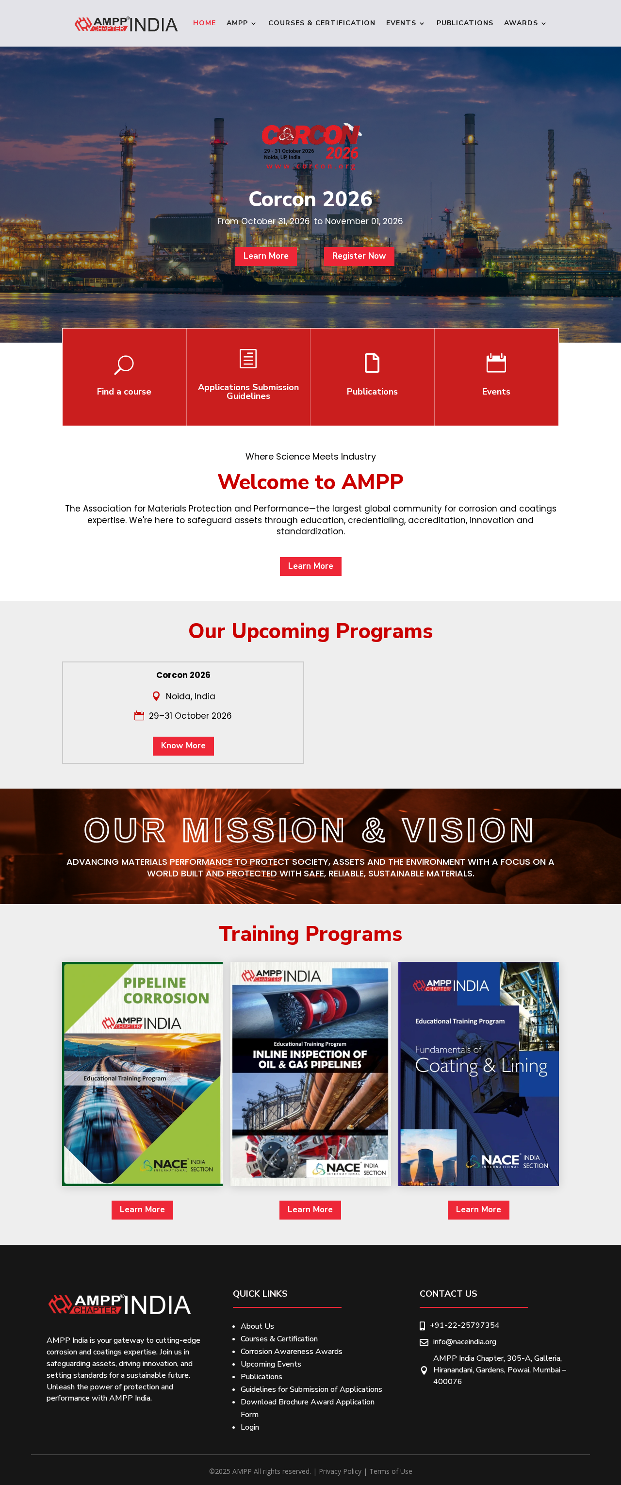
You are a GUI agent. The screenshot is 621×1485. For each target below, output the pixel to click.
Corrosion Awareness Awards (292, 1351)
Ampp (237, 23)
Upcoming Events (271, 1364)
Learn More (266, 256)
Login (250, 1427)
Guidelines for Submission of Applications (311, 1389)
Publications (465, 23)
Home (204, 23)
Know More (183, 745)
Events (401, 23)
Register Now (359, 256)
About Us (257, 1326)
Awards (521, 23)
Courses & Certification (322, 23)
